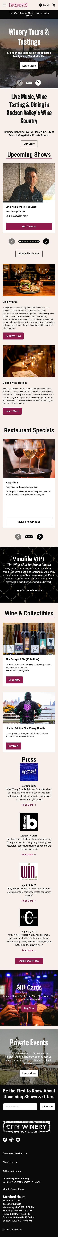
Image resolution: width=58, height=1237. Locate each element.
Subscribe (47, 1106)
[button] (5, 5)
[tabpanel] (29, 53)
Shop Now (14, 679)
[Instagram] (11, 1139)
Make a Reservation (29, 521)
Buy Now (13, 745)
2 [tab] (30, 83)
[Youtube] (18, 1139)
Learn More (29, 65)
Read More (27, 805)
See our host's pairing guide (17, 670)
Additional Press (29, 960)
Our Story (29, 143)
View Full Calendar (29, 253)
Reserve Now (13, 335)
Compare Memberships (29, 590)
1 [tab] (28, 83)
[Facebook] (5, 1139)
